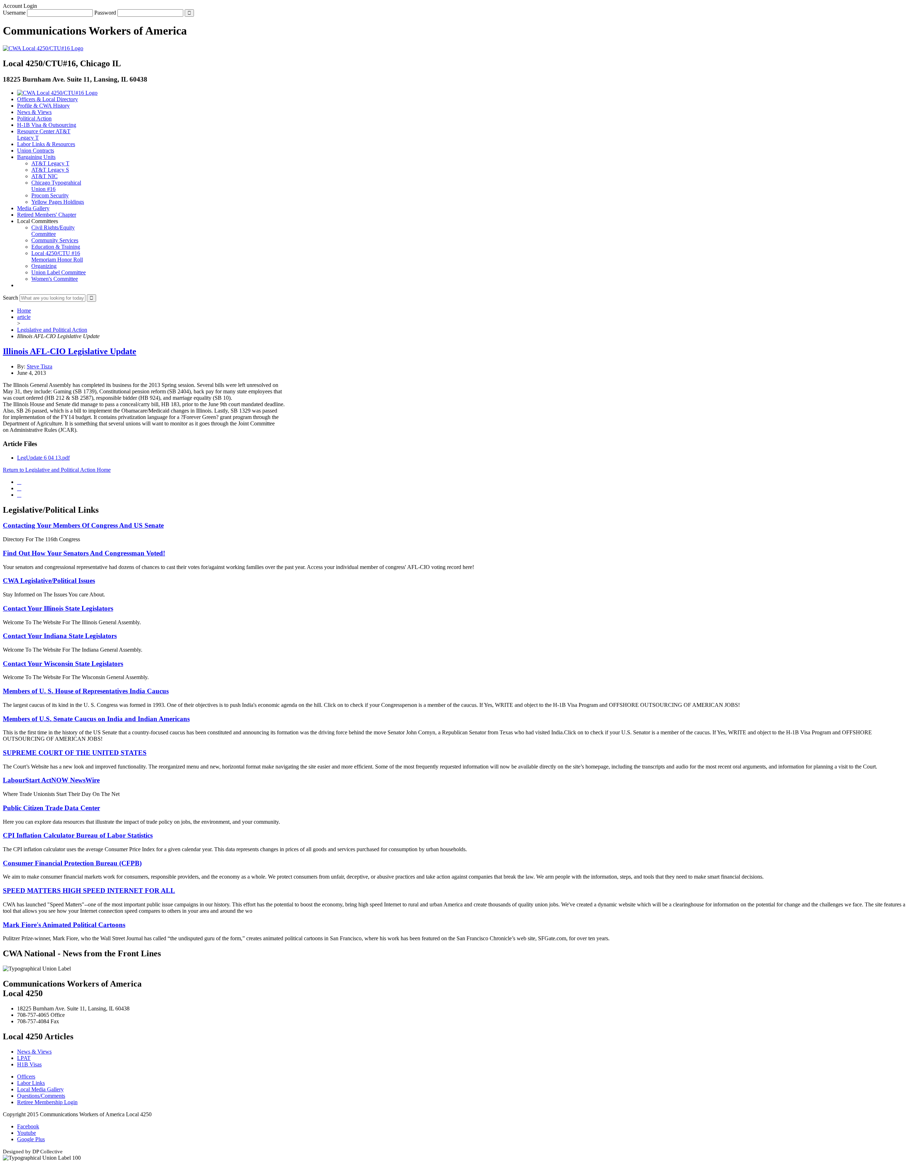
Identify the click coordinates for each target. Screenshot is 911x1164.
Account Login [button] (20, 6)
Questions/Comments (41, 1096)
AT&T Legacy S (50, 170)
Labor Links (31, 1083)
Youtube (26, 1133)
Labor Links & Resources (46, 144)
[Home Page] (57, 93)
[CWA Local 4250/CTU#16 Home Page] (43, 48)
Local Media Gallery (40, 1089)
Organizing (44, 266)
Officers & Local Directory (47, 99)
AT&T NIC (44, 176)
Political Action (34, 118)
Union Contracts (35, 151)
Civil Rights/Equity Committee (53, 230)
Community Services (54, 240)
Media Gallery (33, 208)
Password (105, 13)
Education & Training (55, 247)
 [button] (19, 285)
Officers (26, 1077)
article (24, 317)
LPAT (24, 1058)
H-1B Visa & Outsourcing (46, 125)
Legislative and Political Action (52, 330)
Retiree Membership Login (47, 1102)
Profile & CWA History (43, 106)
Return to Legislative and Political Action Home (57, 470)
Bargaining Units (36, 157)
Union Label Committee (58, 272)
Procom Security (50, 195)
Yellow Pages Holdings (57, 202)
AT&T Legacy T (50, 163)
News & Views (34, 112)
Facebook (28, 1126)
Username (14, 13)
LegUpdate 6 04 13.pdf (43, 458)
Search (10, 298)
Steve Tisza (39, 366)
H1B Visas (29, 1064)
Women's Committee (54, 279)
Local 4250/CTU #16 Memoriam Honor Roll (57, 256)
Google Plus (31, 1139)
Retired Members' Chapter (46, 215)
